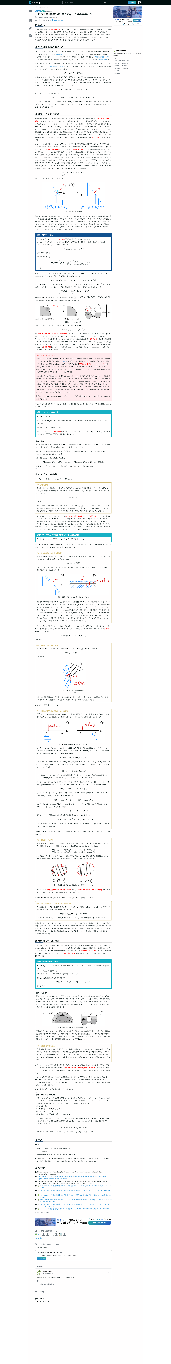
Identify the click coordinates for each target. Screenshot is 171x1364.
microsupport (43, 8)
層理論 (45, 17)
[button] (140, 2)
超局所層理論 (52, 17)
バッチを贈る (41, 1258)
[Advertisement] (127, 36)
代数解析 (40, 17)
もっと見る (38, 1238)
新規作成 (132, 2)
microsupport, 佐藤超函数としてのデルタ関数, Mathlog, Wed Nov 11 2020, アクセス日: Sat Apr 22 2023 (74, 1209)
